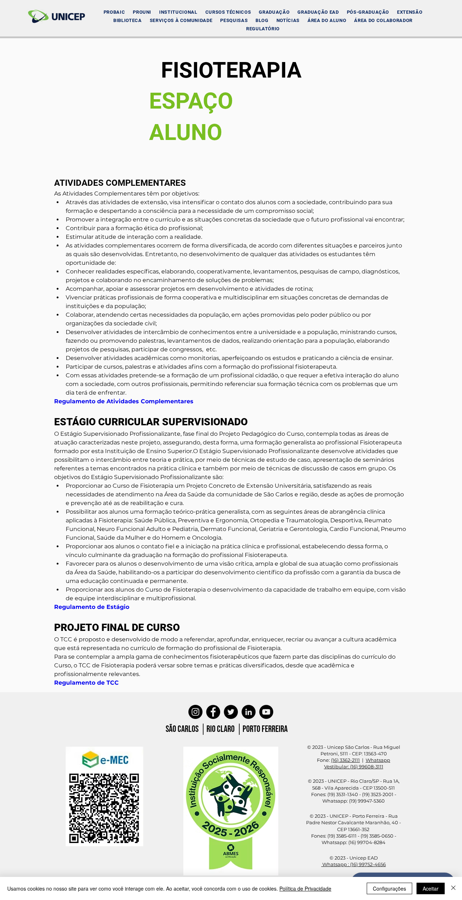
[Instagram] (195, 712)
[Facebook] (213, 712)
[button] (178, 12)
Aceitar (431, 888)
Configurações (389, 888)
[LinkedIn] (248, 712)
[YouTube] (266, 712)
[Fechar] (453, 888)
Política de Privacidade (305, 888)
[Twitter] (231, 712)
